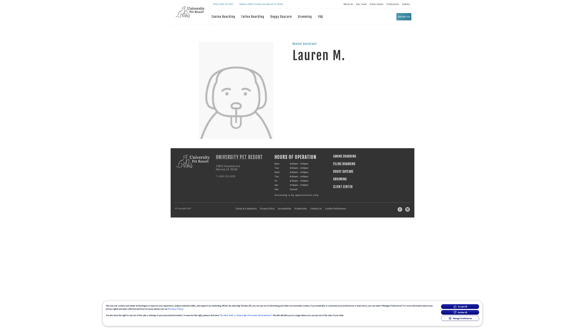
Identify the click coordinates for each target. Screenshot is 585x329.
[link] (190, 12)
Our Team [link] (361, 4)
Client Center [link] (377, 4)
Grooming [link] (305, 17)
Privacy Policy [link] (267, 208)
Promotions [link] (393, 4)
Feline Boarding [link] (252, 17)
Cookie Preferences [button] (335, 208)
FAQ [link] (320, 17)
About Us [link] (348, 4)
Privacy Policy (176, 309)
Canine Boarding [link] (223, 17)
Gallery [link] (406, 4)
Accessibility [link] (284, 208)
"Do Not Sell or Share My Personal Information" (246, 315)
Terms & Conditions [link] (246, 208)
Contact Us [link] (404, 16)
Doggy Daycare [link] (281, 17)
